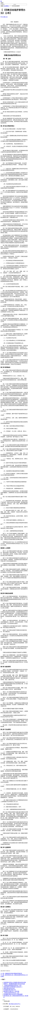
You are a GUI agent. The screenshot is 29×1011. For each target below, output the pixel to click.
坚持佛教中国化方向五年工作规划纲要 (13, 994)
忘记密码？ (6, 6)
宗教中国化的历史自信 (9, 988)
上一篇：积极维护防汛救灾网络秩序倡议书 (11, 973)
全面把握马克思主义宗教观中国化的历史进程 (14, 982)
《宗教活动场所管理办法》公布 (11, 992)
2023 (6, 16)
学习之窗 (3, 16)
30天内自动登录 (15, 6)
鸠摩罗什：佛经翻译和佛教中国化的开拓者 (14, 983)
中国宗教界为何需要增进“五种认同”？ (12, 986)
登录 (2, 6)
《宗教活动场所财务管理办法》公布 (12, 985)
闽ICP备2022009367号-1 (14, 1003)
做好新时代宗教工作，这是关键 (11, 991)
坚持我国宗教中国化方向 (9, 989)
